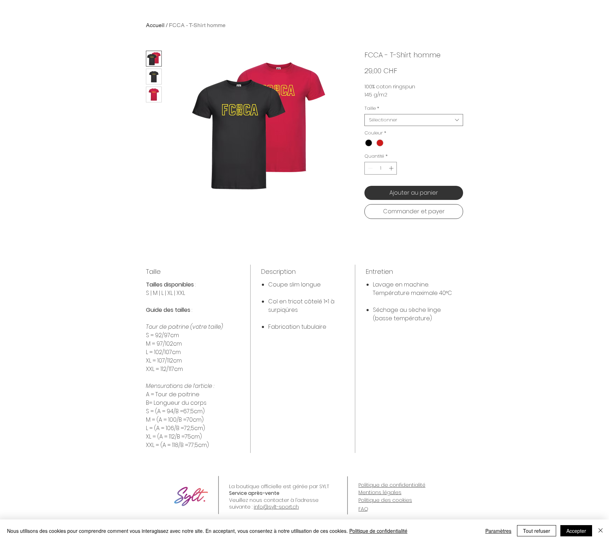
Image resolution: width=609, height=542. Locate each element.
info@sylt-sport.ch (276, 506)
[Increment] (392, 168)
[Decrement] (369, 168)
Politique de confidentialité (378, 530)
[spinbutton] (381, 168)
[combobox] (413, 120)
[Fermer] (600, 530)
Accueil (155, 25)
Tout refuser (536, 530)
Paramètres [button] (498, 530)
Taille (371, 108)
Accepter (576, 530)
